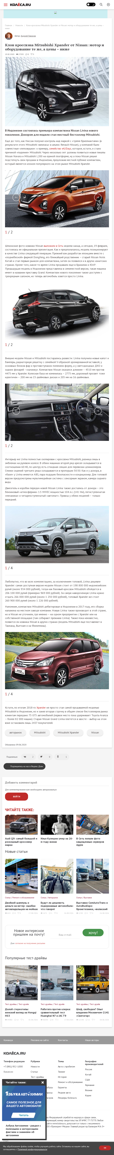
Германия (89, 1085)
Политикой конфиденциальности (32, 1149)
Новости (19, 25)
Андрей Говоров (28, 36)
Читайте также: (19, 810)
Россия (88, 1069)
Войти (16, 796)
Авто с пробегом (66, 1066)
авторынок (15, 732)
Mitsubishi (39, 732)
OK (105, 1148)
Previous (16, 197)
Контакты (63, 1040)
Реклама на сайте (40, 1040)
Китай (88, 1074)
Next (98, 197)
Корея (88, 1095)
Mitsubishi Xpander (68, 732)
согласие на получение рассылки (30, 943)
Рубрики (35, 1061)
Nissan (95, 732)
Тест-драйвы (37, 1076)
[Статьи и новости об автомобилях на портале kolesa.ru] (20, 4)
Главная (8, 25)
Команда (8, 1040)
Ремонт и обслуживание (70, 1082)
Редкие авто (64, 1092)
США (87, 1079)
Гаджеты (62, 1087)
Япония (88, 1090)
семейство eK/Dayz (60, 148)
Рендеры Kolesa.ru (67, 1097)
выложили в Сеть (53, 245)
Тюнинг (61, 1071)
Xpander (41, 707)
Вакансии (8, 1071)
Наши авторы (92, 1040)
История (62, 1076)
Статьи (34, 1071)
